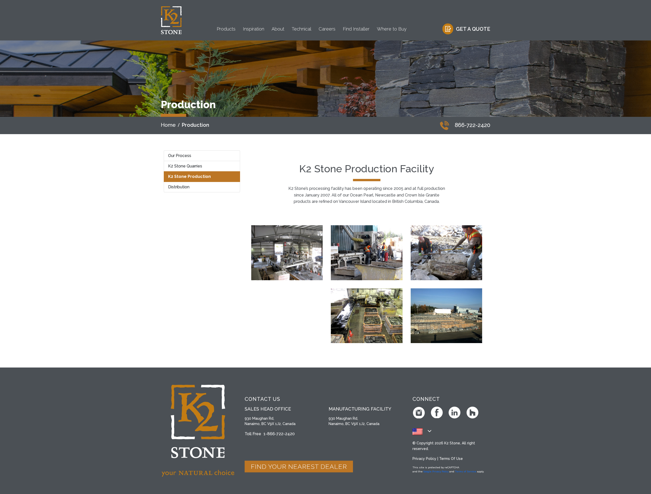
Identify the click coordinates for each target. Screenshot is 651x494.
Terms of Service (465, 471)
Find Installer (356, 29)
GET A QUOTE (473, 29)
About (278, 29)
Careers (327, 29)
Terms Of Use (451, 459)
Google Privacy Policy (436, 471)
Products (226, 29)
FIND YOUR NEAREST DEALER (299, 466)
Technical (301, 29)
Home (168, 125)
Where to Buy (392, 29)
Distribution (178, 187)
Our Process (179, 155)
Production (195, 125)
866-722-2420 (471, 125)
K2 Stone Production (189, 176)
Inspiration (253, 29)
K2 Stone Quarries (185, 166)
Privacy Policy (424, 459)
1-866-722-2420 (279, 433)
